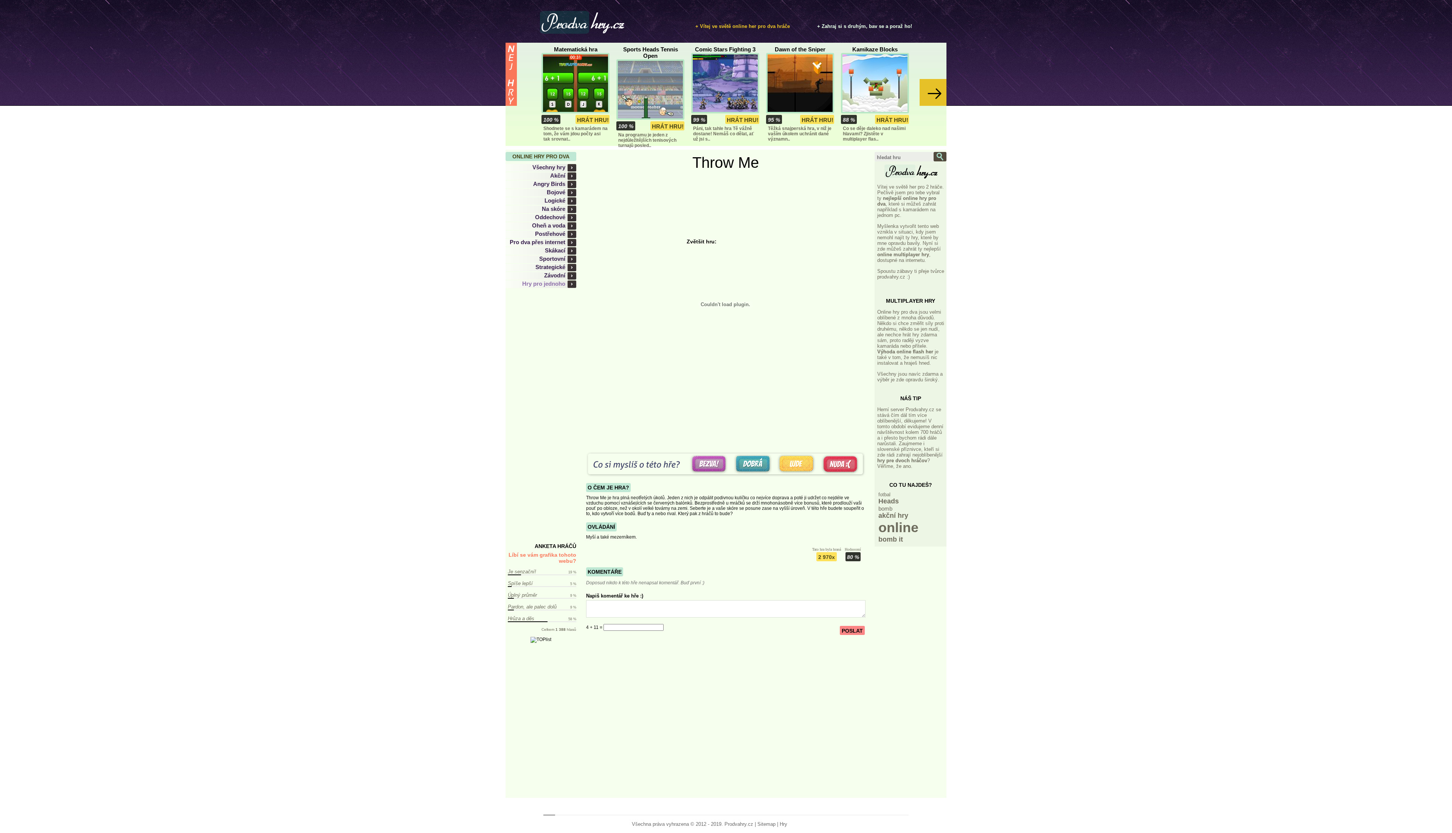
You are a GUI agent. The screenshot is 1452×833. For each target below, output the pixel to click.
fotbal (884, 494)
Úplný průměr (522, 595)
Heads (888, 501)
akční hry (893, 515)
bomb (885, 508)
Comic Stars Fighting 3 (725, 49)
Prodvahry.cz (738, 824)
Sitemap (766, 824)
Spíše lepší (520, 583)
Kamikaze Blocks (875, 49)
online (898, 527)
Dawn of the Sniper (800, 49)
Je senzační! (522, 571)
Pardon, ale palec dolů (532, 607)
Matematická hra (575, 49)
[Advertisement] (545, 415)
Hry (783, 824)
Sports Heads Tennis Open (650, 52)
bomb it (890, 539)
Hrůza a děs (521, 618)
